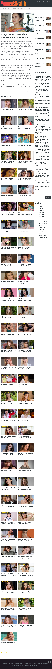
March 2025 (42, 233)
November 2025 (43, 223)
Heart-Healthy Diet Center (10, 667)
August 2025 (42, 227)
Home (2, 667)
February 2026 (42, 218)
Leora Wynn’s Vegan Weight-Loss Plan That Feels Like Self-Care (8, 455)
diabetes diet (24, 651)
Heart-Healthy (4, 652)
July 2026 (41, 208)
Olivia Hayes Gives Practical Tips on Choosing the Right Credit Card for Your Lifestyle (25, 214)
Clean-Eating (17, 651)
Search (36, 195)
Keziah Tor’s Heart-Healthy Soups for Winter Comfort (39, 59)
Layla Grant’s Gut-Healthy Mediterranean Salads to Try (40, 51)
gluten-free (30, 651)
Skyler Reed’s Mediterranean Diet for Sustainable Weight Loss (8, 592)
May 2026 (41, 212)
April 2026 (41, 214)
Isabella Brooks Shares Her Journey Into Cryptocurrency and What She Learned (8, 609)
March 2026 (42, 216)
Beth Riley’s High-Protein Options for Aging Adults (39, 38)
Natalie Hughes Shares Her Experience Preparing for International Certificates (24, 438)
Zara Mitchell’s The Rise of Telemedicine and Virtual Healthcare (24, 489)
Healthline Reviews (44, 667)
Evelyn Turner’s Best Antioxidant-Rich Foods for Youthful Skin (7, 300)
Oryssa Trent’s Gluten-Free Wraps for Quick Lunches (40, 32)
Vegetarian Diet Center (27, 667)
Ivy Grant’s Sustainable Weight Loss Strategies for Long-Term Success (25, 231)
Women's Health (7, 662)
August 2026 (42, 206)
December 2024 (43, 237)
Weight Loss (12, 652)
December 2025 (43, 222)
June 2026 (41, 210)
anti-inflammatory (8, 651)
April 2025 (41, 231)
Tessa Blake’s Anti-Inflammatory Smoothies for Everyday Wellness (8, 420)
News (19, 667)
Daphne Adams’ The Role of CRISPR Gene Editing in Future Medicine (8, 317)
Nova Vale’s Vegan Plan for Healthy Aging (40, 44)
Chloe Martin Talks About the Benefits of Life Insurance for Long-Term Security (25, 300)
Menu (40, 1)
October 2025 (42, 225)
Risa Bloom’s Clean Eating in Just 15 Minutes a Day (39, 65)
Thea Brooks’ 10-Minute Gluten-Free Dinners (39, 25)
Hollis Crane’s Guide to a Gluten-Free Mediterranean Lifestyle (25, 403)
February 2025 (42, 235)
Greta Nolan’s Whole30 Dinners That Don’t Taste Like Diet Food (8, 575)
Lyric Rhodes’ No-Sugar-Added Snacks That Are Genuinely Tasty (8, 369)
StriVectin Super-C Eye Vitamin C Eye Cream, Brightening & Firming (42, 96)
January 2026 (42, 220)
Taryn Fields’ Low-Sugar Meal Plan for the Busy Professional (40, 19)
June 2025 (41, 229)
